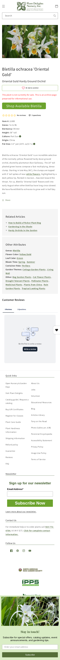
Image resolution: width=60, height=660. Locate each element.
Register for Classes (14, 415)
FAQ (7, 463)
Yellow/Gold (25, 254)
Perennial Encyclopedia (41, 434)
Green (20, 258)
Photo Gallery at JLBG (41, 427)
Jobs (33, 389)
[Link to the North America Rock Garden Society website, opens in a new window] (30, 571)
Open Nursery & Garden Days (16, 385)
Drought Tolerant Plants (18, 280)
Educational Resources (41, 402)
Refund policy (12, 444)
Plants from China (33, 284)
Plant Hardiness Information (13, 430)
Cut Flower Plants (42, 277)
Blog (33, 408)
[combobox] (30, 16)
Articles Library (38, 415)
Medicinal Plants (14, 284)
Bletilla (16, 250)
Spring (21, 262)
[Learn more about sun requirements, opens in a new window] (20, 136)
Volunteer (35, 396)
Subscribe (30, 655)
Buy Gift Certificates (14, 409)
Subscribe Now (30, 503)
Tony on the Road (39, 421)
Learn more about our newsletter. (21, 511)
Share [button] (7, 200)
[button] (3, 6)
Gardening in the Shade (20, 226)
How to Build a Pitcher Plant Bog (24, 222)
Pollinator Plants (39, 280)
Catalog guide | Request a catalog (17, 401)
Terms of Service (38, 459)
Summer (31, 262)
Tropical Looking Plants (33, 288)
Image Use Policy (38, 453)
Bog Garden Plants (22, 277)
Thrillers (26, 265)
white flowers (33, 174)
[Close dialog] (57, 597)
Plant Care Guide (13, 422)
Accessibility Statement (41, 440)
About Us (35, 383)
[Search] (55, 16)
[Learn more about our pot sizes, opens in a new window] (34, 144)
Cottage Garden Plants (34, 269)
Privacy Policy (37, 446)
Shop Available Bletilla (24, 106)
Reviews (9, 457)
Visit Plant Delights (14, 393)
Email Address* (15, 489)
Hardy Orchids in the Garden (22, 230)
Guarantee (10, 451)
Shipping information (15, 438)
